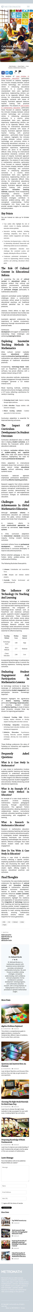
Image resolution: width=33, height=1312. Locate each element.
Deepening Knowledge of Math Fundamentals (13, 1140)
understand (15, 922)
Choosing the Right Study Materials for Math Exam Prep (14, 1102)
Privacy (23, 1308)
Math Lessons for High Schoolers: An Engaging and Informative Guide (19, 1232)
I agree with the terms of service (13, 1203)
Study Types (21, 66)
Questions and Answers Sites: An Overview (13, 1064)
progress (4, 924)
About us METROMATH (13, 1308)
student (22, 922)
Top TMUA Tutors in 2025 (19, 1221)
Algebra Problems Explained (12, 1026)
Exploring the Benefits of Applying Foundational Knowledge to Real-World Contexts (19, 1243)
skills (4, 922)
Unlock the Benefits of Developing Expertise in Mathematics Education (19, 1254)
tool (9, 922)
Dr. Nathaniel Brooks (7, 56)
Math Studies (12, 66)
